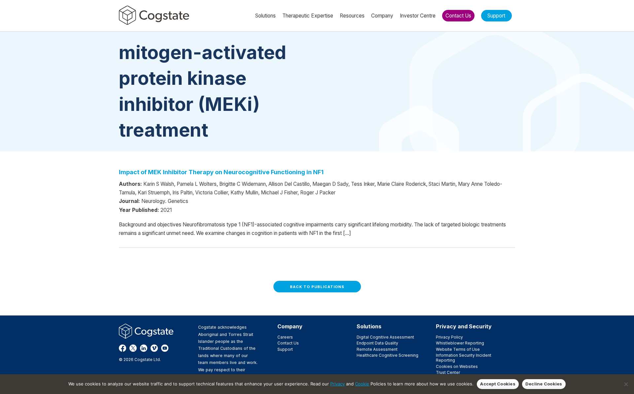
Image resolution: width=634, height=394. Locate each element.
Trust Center (448, 372)
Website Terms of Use (458, 349)
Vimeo (154, 348)
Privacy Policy (449, 337)
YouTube (164, 348)
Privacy (337, 383)
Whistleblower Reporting (460, 343)
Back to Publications (317, 286)
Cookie (362, 383)
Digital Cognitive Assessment (385, 337)
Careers (285, 337)
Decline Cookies (543, 383)
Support (285, 349)
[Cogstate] (154, 15)
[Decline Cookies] (625, 384)
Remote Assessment (377, 349)
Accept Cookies (497, 383)
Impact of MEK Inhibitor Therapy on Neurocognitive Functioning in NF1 (221, 172)
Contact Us (288, 343)
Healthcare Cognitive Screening (387, 355)
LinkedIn (143, 348)
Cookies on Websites (457, 366)
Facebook (122, 348)
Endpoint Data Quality (377, 343)
